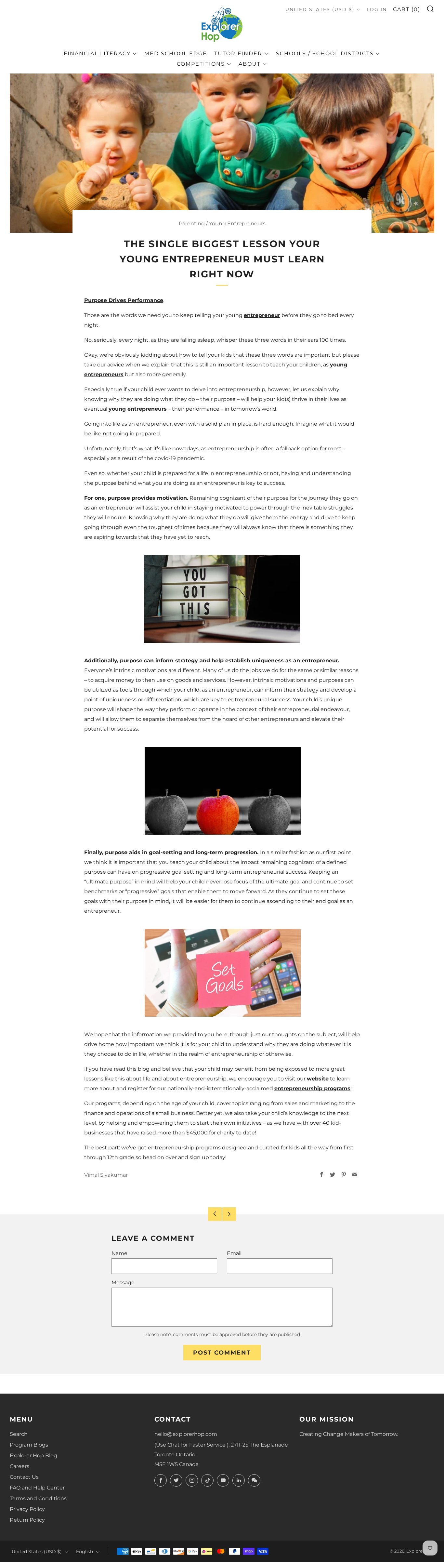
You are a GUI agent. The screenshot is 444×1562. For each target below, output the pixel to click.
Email (234, 1253)
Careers (19, 1466)
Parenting (192, 223)
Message (123, 1282)
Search (19, 1434)
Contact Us (24, 1477)
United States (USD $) (320, 9)
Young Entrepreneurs (237, 223)
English (84, 1552)
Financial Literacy (97, 53)
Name (119, 1253)
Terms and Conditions (38, 1498)
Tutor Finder (238, 53)
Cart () (406, 9)
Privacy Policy (27, 1509)
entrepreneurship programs (312, 1088)
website (318, 1079)
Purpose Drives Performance (123, 300)
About (250, 64)
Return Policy (27, 1520)
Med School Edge (175, 53)
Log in (377, 9)
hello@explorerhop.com (185, 1434)
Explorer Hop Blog (33, 1455)
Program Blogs (29, 1445)
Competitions (201, 64)
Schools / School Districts (325, 53)
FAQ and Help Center (37, 1488)
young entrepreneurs (138, 409)
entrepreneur (262, 315)
